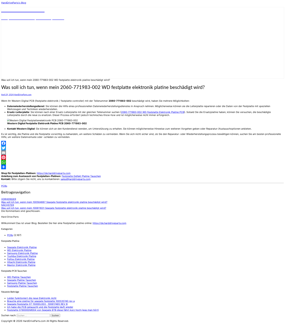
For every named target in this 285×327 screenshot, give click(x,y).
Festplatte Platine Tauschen (22, 285)
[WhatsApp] (142, 162)
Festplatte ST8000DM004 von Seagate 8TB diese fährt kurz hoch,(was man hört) (53, 309)
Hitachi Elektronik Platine (21, 262)
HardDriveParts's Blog (13, 2)
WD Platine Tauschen (19, 277)
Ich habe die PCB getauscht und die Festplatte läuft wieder (40, 307)
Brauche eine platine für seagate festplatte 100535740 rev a (41, 301)
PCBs (4, 185)
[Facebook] (142, 143)
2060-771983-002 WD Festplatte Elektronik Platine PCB (152, 112)
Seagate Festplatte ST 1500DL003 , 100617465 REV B (37, 304)
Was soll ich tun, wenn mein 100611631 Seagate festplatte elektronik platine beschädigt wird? (53, 206)
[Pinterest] (142, 157)
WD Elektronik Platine (19, 250)
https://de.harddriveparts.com (54, 173)
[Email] (142, 152)
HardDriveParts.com (22, 95)
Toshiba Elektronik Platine (21, 256)
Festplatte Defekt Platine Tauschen (81, 176)
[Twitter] (142, 148)
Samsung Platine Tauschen (22, 282)
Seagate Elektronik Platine (22, 247)
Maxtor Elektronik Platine (21, 265)
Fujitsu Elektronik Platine (21, 259)
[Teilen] (142, 167)
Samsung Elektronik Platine (22, 253)
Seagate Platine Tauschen (21, 280)
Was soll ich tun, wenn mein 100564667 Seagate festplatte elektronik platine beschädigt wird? (54, 201)
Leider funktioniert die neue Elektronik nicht (31, 298)
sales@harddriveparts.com (76, 179)
